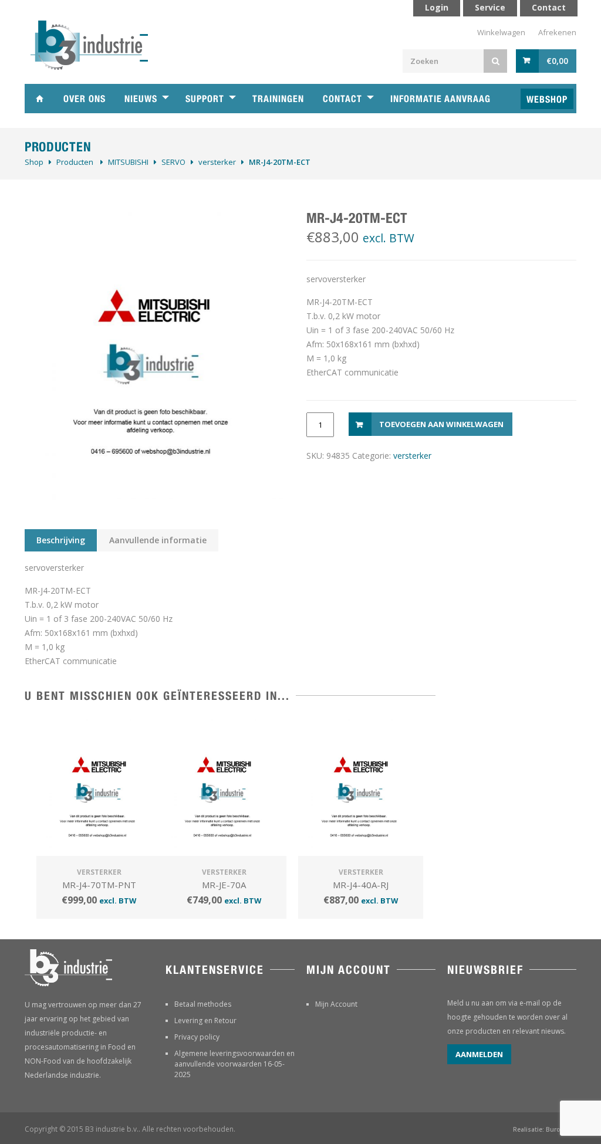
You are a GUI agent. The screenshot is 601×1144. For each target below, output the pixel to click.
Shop (34, 162)
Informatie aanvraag (440, 98)
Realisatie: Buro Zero (544, 1129)
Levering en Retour (205, 1020)
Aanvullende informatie (158, 540)
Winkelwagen (501, 32)
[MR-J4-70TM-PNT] (98, 787)
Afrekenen (557, 32)
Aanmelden (479, 1054)
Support (204, 98)
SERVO (173, 162)
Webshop (547, 99)
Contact (342, 98)
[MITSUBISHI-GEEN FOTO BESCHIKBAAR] (154, 354)
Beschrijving (60, 540)
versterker (217, 162)
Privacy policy (197, 1037)
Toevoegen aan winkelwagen (441, 424)
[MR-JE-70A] (223, 787)
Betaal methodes (202, 1004)
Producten (74, 162)
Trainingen (278, 98)
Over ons (84, 98)
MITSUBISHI (128, 162)
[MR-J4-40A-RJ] (360, 787)
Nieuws (140, 98)
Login (436, 7)
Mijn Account (336, 1004)
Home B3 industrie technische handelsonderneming (39, 98)
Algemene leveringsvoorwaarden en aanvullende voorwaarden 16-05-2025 (234, 1063)
